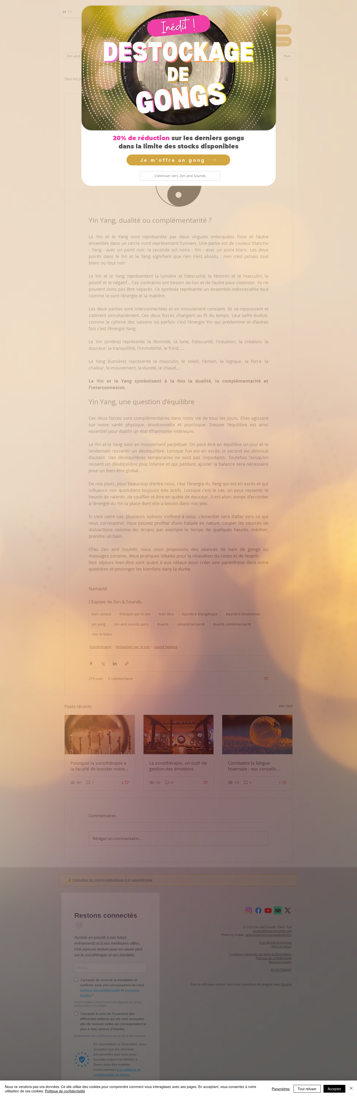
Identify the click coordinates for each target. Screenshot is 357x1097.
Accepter (334, 1088)
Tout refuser (307, 1088)
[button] (180, 176)
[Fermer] (351, 1088)
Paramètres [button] (281, 1088)
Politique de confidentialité (65, 1090)
